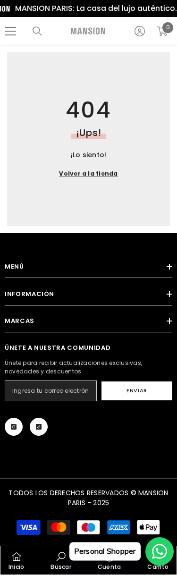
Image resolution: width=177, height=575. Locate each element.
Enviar (136, 390)
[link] (61, 560)
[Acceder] (140, 31)
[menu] (10, 31)
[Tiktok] (39, 427)
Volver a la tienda (88, 173)
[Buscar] (37, 31)
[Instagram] (14, 427)
